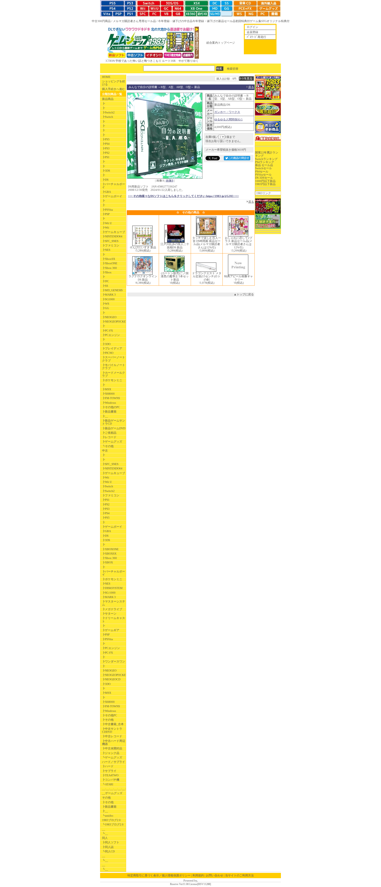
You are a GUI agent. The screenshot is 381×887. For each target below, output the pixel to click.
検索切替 (232, 68)
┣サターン (109, 613)
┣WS (105, 303)
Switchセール (263, 168)
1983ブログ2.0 (111, 820)
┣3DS (106, 170)
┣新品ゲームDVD (113, 428)
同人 (105, 838)
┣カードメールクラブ (113, 374)
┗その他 (108, 446)
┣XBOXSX (109, 553)
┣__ (105, 416)
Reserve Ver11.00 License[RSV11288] (190, 884)
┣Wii (105, 227)
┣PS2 (106, 152)
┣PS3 (106, 148)
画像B (170, 180)
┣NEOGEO (109, 317)
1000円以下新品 (265, 181)
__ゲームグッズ (112, 793)
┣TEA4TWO (110, 775)
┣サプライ (109, 771)
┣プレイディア (112, 348)
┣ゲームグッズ (112, 441)
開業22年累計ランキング (266, 154)
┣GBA (106, 191)
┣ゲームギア (110, 630)
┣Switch (107, 116)
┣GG (105, 308)
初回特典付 (242, 21)
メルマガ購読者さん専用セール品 (134, 21)
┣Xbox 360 (109, 268)
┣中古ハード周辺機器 (113, 742)
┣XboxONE (109, 263)
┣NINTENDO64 (112, 236)
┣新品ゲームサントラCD (113, 422)
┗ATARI (107, 784)
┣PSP (106, 214)
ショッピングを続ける (113, 83)
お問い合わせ (214, 875)
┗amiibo (107, 815)
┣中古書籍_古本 (113, 724)
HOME (106, 77)
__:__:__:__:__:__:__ (114, 788)
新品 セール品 (264, 165)
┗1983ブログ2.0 (112, 824)
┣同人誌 (108, 847)
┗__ (105, 833)
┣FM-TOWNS (111, 398)
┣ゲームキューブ (113, 232)
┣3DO (106, 344)
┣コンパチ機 (110, 779)
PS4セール (261, 171)
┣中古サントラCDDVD (112, 730)
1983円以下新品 (265, 184)
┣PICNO (107, 352)
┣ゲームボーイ (112, 196)
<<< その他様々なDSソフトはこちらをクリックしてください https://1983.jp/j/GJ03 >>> (183, 196)
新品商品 (108, 99)
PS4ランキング (264, 162)
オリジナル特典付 (278, 21)
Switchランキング (266, 159)
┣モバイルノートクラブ (113, 366)
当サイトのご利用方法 (239, 875)
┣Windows (109, 402)
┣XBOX (107, 562)
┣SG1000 (108, 299)
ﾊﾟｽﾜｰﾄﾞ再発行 (256, 37)
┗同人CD (108, 851)
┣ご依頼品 (109, 432)
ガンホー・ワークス (227, 112)
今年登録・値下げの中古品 (175, 21)
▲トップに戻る (244, 294)
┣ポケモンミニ (112, 380)
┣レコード (109, 437)
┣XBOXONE (110, 549)
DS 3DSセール (264, 177)
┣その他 (108, 719)
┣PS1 (106, 157)
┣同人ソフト (110, 842)
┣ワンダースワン (113, 661)
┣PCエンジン (111, 335)
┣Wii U (107, 223)
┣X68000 (108, 393)
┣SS (105, 285)
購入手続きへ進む (113, 89)
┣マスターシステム (113, 603)
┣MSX (106, 389)
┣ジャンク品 (110, 753)
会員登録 (252, 32)
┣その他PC (109, 715)
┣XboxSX (108, 259)
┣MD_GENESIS (112, 290)
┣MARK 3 (109, 294)
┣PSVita (107, 209)
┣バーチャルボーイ (113, 185)
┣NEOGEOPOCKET (114, 321)
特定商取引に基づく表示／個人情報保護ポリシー (158, 875)
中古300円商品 (101, 21)
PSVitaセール (263, 174)
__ (103, 829)
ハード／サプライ (113, 761)
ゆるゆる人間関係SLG (228, 119)
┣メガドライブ (112, 609)
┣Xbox (107, 272)
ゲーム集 (255, 21)
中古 (105, 450)
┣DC (105, 281)
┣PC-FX (107, 330)
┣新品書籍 (109, 411)
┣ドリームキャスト (113, 619)
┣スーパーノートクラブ (113, 359)
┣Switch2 (108, 112)
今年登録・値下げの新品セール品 (213, 21)
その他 (106, 797)
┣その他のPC (111, 407)
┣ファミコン (110, 245)
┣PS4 (106, 143)
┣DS (105, 179)
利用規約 (198, 875)
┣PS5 (106, 139)
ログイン (252, 27)
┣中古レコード (112, 736)
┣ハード (108, 766)
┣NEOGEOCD (111, 679)
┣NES (106, 249)
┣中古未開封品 (112, 748)
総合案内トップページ (220, 42)
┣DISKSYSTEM (112, 588)
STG (264, 21)
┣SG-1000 (109, 592)
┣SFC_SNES (110, 241)
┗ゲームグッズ (112, 757)
